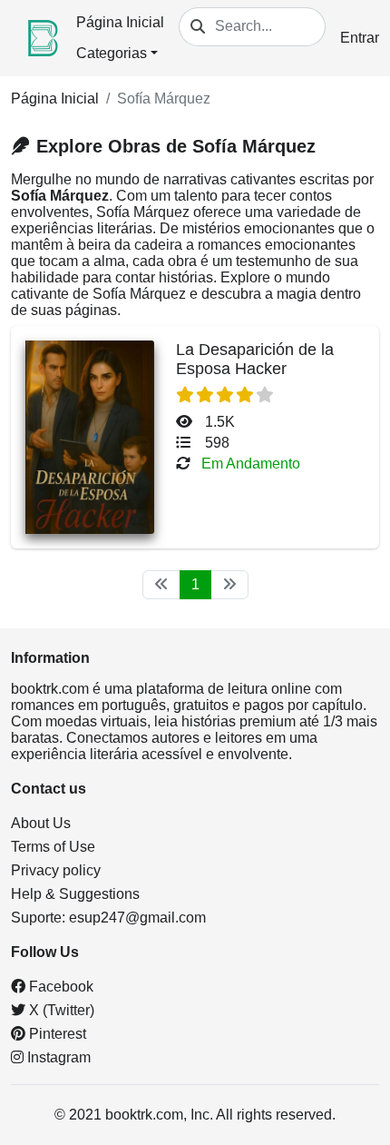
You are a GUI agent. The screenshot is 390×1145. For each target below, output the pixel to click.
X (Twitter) (59, 1010)
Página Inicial (120, 22)
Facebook (59, 986)
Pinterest (55, 1033)
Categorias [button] (111, 53)
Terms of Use (53, 846)
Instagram (57, 1057)
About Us (41, 823)
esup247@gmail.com (137, 917)
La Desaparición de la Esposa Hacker (255, 359)
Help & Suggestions (75, 894)
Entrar (359, 37)
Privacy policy (56, 870)
